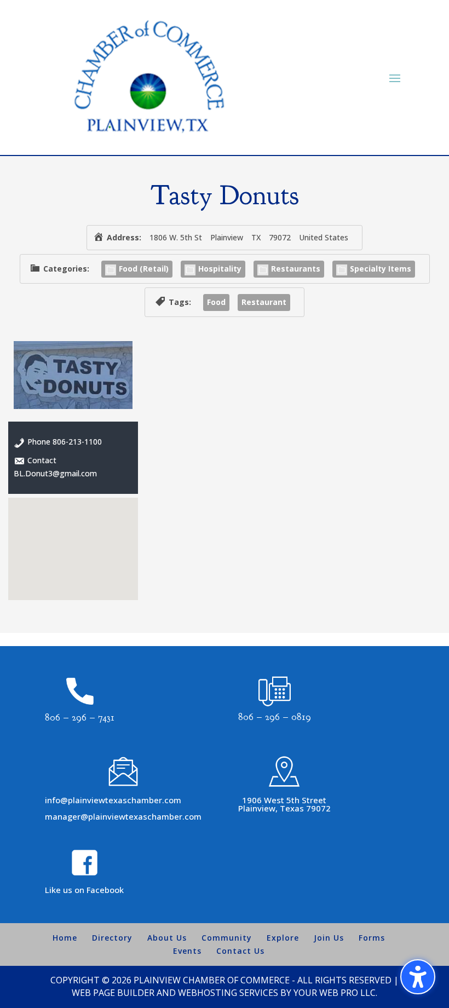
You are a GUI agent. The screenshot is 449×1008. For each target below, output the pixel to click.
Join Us (329, 937)
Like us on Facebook (84, 889)
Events (187, 951)
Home (65, 937)
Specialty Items (380, 268)
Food (216, 302)
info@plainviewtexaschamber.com (113, 799)
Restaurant (263, 302)
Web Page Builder (113, 993)
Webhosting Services (228, 993)
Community (227, 937)
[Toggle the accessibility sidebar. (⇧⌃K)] (417, 976)
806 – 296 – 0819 (274, 717)
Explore (283, 937)
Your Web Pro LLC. (335, 993)
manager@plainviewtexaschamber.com (123, 816)
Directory (112, 937)
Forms (372, 937)
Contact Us (240, 951)
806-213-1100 (77, 441)
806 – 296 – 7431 (79, 717)
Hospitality (219, 268)
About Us (167, 937)
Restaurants (295, 268)
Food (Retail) (144, 268)
